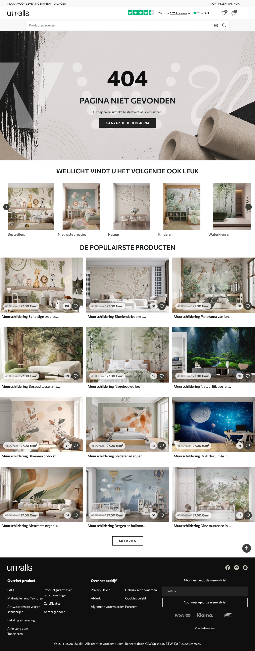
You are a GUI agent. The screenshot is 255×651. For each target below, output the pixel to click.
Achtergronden (54, 612)
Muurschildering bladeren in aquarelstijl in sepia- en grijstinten (117, 456)
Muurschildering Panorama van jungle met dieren (203, 316)
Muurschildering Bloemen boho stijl (30, 456)
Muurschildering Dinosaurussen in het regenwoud (203, 525)
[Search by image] (216, 25)
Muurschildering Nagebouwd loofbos (117, 386)
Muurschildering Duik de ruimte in (201, 456)
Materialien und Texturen (25, 598)
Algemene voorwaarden (108, 606)
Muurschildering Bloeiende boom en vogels (117, 316)
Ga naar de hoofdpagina (127, 123)
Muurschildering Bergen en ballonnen (117, 525)
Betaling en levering (21, 620)
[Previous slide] (6, 207)
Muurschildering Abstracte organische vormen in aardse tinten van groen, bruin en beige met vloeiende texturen (31, 525)
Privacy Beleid (100, 590)
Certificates (52, 603)
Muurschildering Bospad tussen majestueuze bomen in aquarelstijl (31, 386)
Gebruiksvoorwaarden (141, 590)
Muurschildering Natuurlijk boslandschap (203, 386)
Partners (131, 606)
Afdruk (96, 598)
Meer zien (127, 541)
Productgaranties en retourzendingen (58, 592)
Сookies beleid (135, 598)
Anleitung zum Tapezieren (17, 631)
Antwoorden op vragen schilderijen (23, 609)
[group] (30, 210)
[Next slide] (248, 207)
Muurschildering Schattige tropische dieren (31, 316)
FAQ (10, 590)
